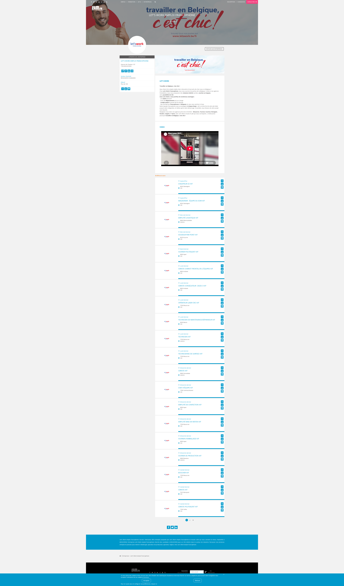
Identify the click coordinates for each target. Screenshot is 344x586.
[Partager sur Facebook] (168, 527)
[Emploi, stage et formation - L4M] (120, 556)
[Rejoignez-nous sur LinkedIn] (99, 2)
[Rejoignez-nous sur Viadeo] (101, 2)
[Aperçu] (222, 194)
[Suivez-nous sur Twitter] (94, 2)
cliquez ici (154, 584)
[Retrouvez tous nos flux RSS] (107, 2)
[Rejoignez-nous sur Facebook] (91, 2)
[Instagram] (132, 71)
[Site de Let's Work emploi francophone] (189, 75)
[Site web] (122, 71)
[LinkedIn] (129, 71)
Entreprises (148, 2)
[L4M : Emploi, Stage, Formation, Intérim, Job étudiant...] (97, 8)
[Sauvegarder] (180, 194)
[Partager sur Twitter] (172, 527)
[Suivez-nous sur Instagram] (96, 2)
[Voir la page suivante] (193, 520)
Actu (139, 2)
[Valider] (205, 571)
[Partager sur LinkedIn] (176, 527)
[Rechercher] (155, 2)
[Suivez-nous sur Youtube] (104, 2)
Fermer (223, 574)
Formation (131, 2)
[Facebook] (125, 71)
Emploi (123, 2)
